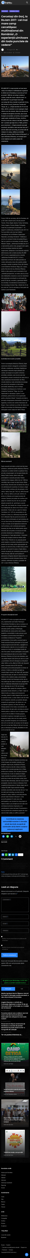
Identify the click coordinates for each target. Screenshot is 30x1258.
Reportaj (4, 11)
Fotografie (4, 1218)
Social (3, 1188)
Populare (8, 989)
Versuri (3, 1207)
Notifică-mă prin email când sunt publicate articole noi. (13, 948)
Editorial (3, 1175)
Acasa (3, 1245)
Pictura (3, 1223)
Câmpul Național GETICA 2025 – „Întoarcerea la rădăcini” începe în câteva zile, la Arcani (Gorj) (14, 1059)
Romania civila (14, 11)
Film (2, 1199)
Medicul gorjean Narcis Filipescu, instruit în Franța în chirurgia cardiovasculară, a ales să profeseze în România (15, 995)
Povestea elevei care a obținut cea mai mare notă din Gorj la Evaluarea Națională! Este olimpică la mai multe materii (14, 1016)
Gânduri (3, 1177)
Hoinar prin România (6, 1172)
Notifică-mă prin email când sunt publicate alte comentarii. (14, 939)
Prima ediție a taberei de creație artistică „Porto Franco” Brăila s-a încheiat (14, 1120)
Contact (11, 1250)
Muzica (3, 1202)
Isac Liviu (10, 1124)
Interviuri (3, 1180)
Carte (2, 1197)
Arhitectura (4, 1216)
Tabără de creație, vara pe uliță (13, 1152)
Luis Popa (10, 1063)
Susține (8, 1245)
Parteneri (4, 1250)
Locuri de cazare (5, 1235)
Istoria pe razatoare (6, 1182)
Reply (3, 872)
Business (3, 1237)
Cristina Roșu (6, 1010)
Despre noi (24, 1247)
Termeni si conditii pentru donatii (10, 1247)
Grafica (3, 1221)
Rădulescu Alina (7, 1032)
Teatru (3, 1204)
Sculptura (3, 1226)
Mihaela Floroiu (7, 1000)
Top (22, 989)
